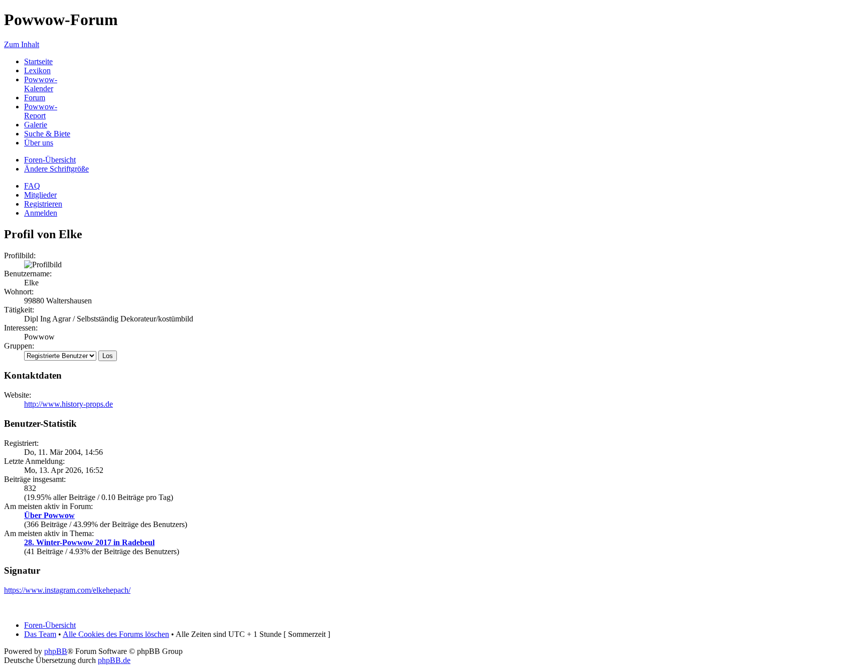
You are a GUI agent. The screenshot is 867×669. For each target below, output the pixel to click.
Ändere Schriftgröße (56, 168)
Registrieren (43, 204)
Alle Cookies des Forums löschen (116, 634)
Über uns (38, 142)
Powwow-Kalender (40, 84)
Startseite (38, 61)
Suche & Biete (47, 133)
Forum (34, 97)
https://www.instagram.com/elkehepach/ (67, 590)
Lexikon (37, 70)
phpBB (55, 651)
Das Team (40, 634)
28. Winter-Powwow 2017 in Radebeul (89, 542)
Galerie (35, 124)
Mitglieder (40, 195)
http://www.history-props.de (68, 404)
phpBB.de (114, 660)
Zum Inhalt (21, 44)
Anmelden (40, 213)
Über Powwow (49, 515)
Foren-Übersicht (50, 159)
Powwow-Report (40, 111)
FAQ (32, 186)
